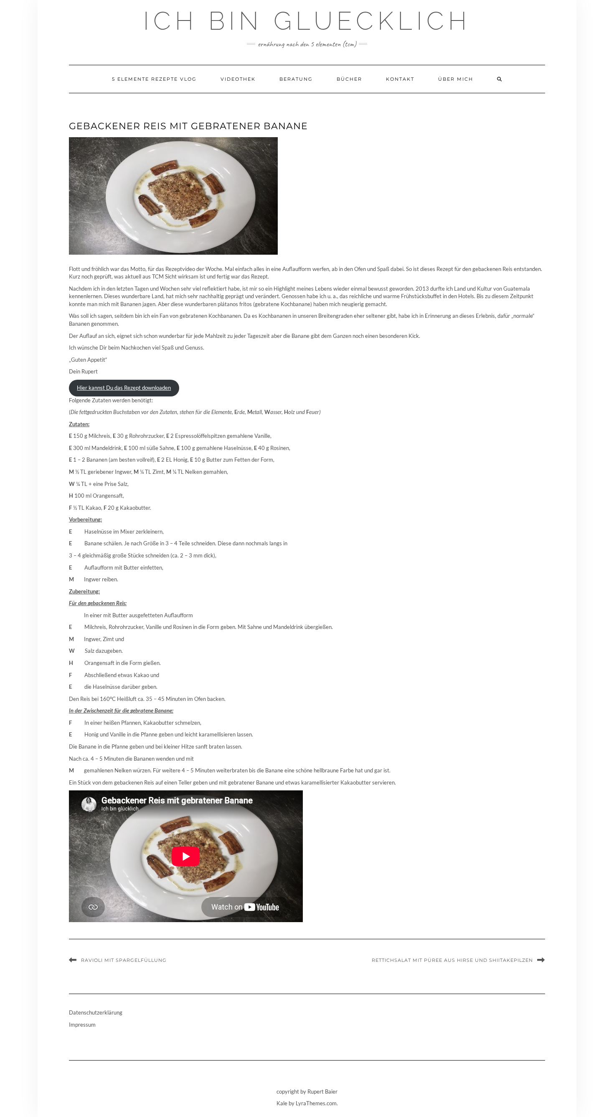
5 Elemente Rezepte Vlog (154, 79)
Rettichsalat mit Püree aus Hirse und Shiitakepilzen (452, 960)
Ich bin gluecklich (307, 21)
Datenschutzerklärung (95, 1012)
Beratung (296, 79)
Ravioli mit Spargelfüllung (124, 960)
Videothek (238, 79)
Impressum (82, 1024)
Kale (282, 1103)
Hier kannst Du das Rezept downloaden (124, 387)
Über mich (455, 79)
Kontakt (400, 79)
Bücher (349, 79)
